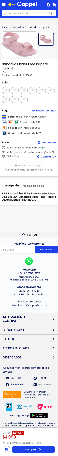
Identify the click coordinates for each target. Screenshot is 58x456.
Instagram (45, 384)
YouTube (16, 378)
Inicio (5, 27)
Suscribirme (46, 249)
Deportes (18, 27)
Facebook (17, 384)
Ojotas (45, 27)
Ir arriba (32, 235)
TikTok (42, 378)
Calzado (33, 27)
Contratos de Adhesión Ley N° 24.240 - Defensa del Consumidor (37, 394)
